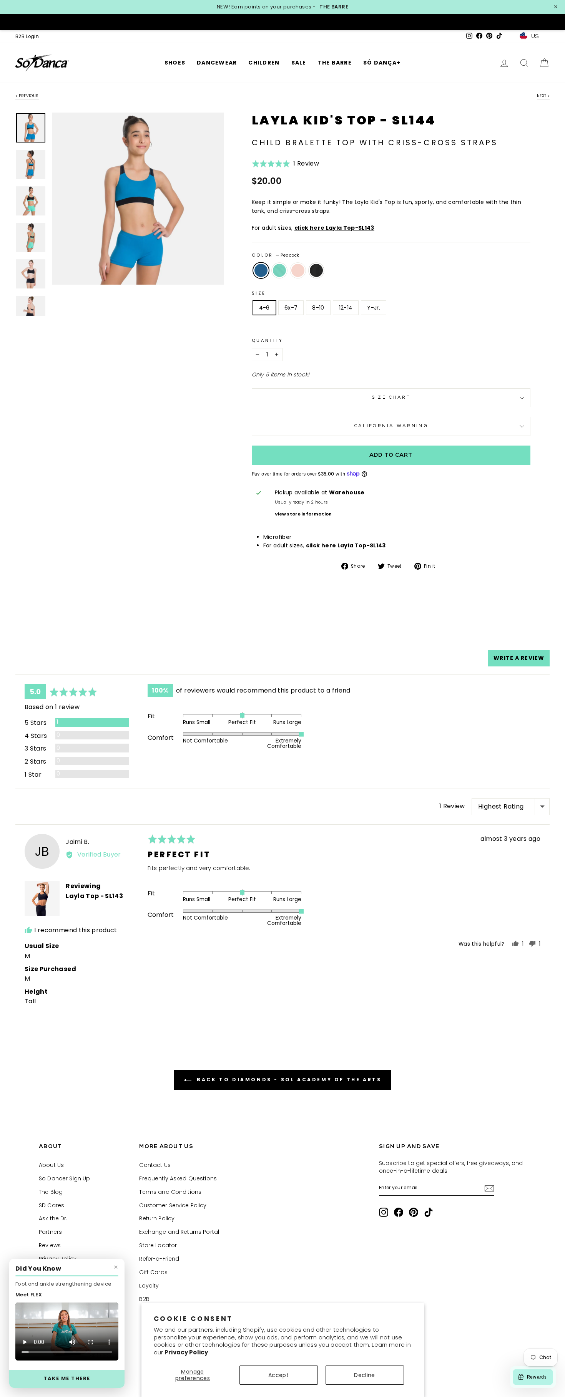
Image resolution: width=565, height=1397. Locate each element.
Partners (50, 1232)
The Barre (335, 62)
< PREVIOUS (27, 95)
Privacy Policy (186, 1352)
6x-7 (290, 308)
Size (259, 293)
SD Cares (51, 1205)
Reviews (50, 1245)
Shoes (175, 62)
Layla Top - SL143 (94, 896)
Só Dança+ (381, 62)
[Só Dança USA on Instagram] (383, 1212)
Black (316, 270)
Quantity (267, 340)
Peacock (261, 270)
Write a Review (519, 658)
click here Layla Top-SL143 (334, 228)
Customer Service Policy (172, 1205)
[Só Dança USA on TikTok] (428, 1212)
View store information (303, 514)
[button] (285, 166)
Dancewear (217, 62)
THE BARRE (333, 6)
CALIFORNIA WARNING (391, 426)
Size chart (391, 398)
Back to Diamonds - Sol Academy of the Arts (288, 1079)
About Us (51, 1165)
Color (275, 255)
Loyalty (149, 1285)
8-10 (318, 308)
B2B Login (27, 36)
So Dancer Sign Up (64, 1178)
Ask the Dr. (53, 1218)
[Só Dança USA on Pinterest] (413, 1212)
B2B (144, 1299)
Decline (364, 1375)
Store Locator (158, 1245)
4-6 (264, 308)
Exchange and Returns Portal (179, 1232)
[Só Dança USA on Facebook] (398, 1212)
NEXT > (543, 95)
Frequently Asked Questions (178, 1178)
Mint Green (279, 270)
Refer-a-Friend (159, 1259)
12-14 (346, 308)
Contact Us (154, 1165)
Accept (278, 1375)
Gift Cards (153, 1272)
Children (263, 62)
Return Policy (156, 1218)
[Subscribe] (489, 1188)
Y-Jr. (373, 308)
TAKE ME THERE (66, 1378)
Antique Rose (298, 270)
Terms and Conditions (170, 1192)
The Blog (51, 1192)
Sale (298, 62)
